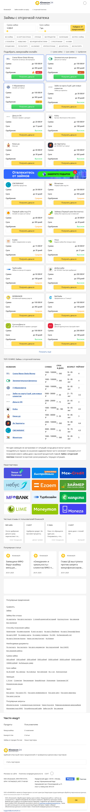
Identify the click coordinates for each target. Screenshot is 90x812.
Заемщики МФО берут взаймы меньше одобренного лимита (14, 564)
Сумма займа (57, 52)
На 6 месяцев (42, 672)
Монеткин (17, 437)
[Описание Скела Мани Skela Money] (8, 77)
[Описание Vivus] (50, 259)
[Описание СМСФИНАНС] (8, 202)
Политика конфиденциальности (31, 774)
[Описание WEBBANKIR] (8, 315)
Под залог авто (53, 693)
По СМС (52, 635)
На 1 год (52, 672)
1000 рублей (20, 659)
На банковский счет (64, 635)
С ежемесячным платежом (30, 705)
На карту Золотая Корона (15, 638)
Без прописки (11, 623)
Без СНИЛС (64, 647)
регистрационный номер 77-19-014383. (16, 795)
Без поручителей (52, 647)
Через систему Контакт (35, 638)
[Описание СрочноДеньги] (8, 344)
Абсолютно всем (12, 705)
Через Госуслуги (48, 705)
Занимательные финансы (25, 380)
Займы (8, 610)
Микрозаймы (9, 730)
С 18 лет (9, 680)
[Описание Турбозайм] (8, 287)
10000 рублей (53, 659)
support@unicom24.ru (12, 811)
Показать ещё (45, 352)
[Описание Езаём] (8, 259)
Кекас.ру (17, 416)
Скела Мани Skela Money (24, 373)
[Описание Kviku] (50, 135)
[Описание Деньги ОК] (8, 135)
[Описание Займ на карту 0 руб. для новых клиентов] (50, 107)
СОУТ (47, 774)
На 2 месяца (20, 672)
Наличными (10, 631)
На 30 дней (10, 672)
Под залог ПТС (21, 693)
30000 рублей (65, 659)
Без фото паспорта (24, 619)
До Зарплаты (19, 423)
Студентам (18, 680)
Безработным (40, 680)
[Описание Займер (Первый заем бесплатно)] (50, 231)
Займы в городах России (13, 740)
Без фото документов (37, 647)
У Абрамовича (19, 388)
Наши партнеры (30, 740)
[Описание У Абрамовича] (8, 107)
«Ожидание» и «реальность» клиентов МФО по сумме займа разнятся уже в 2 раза (43, 564)
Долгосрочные (61, 672)
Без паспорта (22, 647)
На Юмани (50, 638)
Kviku (15, 409)
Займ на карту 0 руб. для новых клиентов (27, 394)
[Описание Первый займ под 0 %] (8, 231)
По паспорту (11, 647)
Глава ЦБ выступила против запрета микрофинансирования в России (72, 564)
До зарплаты (11, 619)
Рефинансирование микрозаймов (68, 705)
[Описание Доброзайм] (50, 287)
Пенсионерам (28, 680)
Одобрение (82, 52)
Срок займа (70, 52)
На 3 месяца (31, 672)
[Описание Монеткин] (50, 202)
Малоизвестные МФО (14, 708)
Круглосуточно (63, 619)
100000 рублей (11, 663)
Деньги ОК (17, 402)
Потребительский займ (33, 708)
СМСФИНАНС (18, 430)
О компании (29, 730)
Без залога (10, 693)
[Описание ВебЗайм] (50, 315)
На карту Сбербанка (51, 631)
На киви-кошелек (23, 631)
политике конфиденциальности (50, 803)
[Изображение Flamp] (70, 782)
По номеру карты (24, 635)
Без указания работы (14, 651)
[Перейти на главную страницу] (44, 3)
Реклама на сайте (10, 774)
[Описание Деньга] (50, 344)
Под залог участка (13, 696)
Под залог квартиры (68, 693)
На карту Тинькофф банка (70, 631)
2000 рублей (31, 659)
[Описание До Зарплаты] (50, 163)
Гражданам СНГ (62, 680)
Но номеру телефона (40, 635)
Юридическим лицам (14, 684)
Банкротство (8, 735)
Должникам (51, 680)
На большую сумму (26, 663)
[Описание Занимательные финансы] (50, 77)
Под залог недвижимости (37, 693)
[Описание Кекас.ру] (8, 163)
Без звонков (74, 619)
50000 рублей (76, 659)
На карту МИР (11, 635)
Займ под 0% (48, 708)
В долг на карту (37, 631)
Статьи (27, 735)
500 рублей (10, 659)
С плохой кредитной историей (44, 619)
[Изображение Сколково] (81, 782)
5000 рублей (42, 659)
